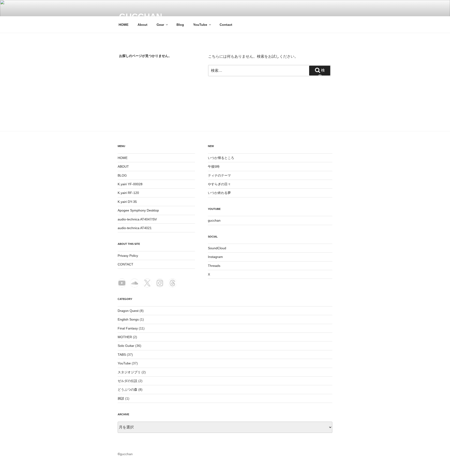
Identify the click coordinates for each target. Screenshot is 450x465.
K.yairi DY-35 (127, 202)
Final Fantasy (128, 328)
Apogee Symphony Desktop (138, 210)
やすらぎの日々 (219, 184)
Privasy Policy (128, 255)
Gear (160, 24)
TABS (122, 354)
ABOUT (123, 166)
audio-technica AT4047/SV (137, 219)
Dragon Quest (128, 311)
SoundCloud (217, 248)
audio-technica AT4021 (135, 228)
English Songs (128, 319)
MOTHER (125, 337)
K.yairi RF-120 (128, 193)
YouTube (200, 24)
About (142, 24)
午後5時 (214, 166)
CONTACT (125, 264)
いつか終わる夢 (219, 193)
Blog (180, 24)
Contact (226, 24)
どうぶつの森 (127, 389)
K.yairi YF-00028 (130, 184)
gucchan (214, 220)
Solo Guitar (126, 346)
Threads (214, 266)
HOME (123, 24)
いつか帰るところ (221, 158)
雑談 (121, 398)
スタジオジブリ (129, 372)
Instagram (215, 257)
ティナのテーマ (219, 175)
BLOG (122, 175)
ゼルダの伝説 (127, 381)
